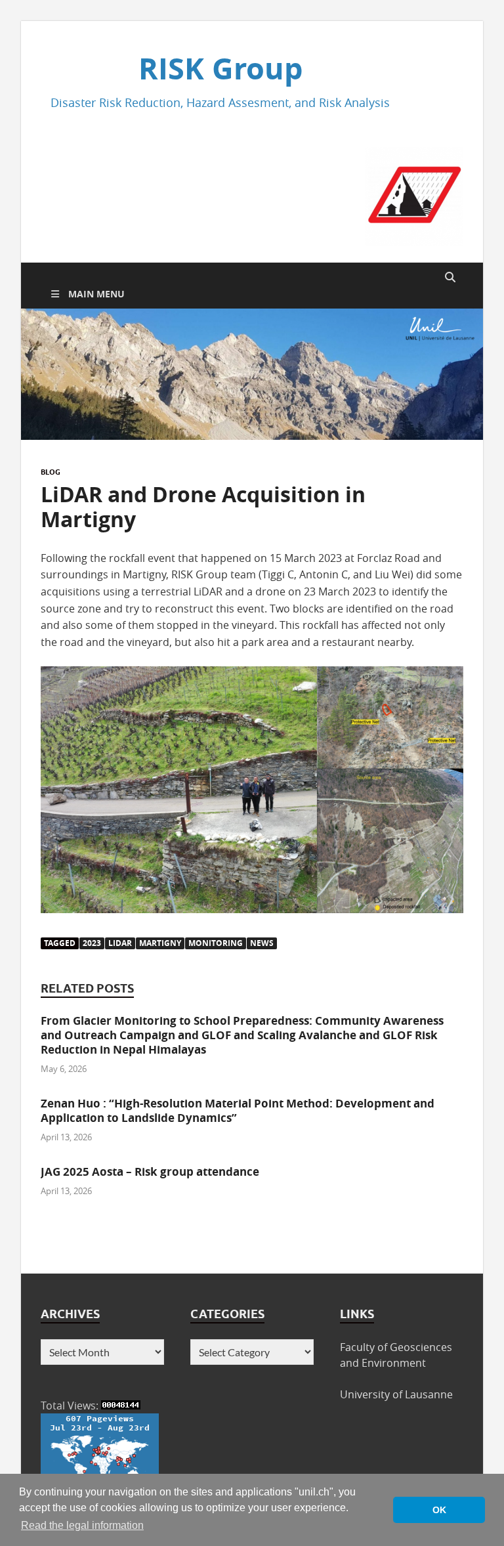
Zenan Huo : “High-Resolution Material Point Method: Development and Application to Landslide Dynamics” (237, 1110)
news (262, 943)
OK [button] (439, 1510)
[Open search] (450, 278)
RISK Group (220, 68)
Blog (50, 472)
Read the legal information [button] (82, 1525)
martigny (160, 943)
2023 (92, 943)
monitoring (215, 943)
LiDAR (120, 943)
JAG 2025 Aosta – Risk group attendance (150, 1171)
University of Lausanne (396, 1394)
